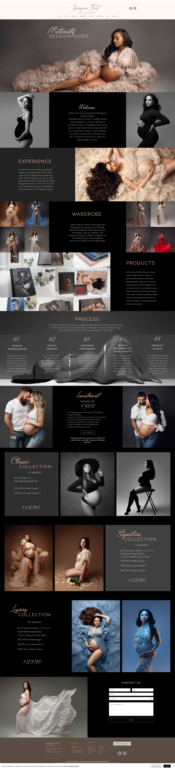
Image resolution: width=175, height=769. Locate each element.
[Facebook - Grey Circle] (130, 8)
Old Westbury (99, 762)
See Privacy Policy (73, 766)
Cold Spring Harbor (65, 762)
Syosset (117, 762)
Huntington (82, 762)
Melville (93, 762)
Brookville (58, 762)
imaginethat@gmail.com (78, 752)
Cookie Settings (156, 766)
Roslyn (113, 762)
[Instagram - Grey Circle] (134, 8)
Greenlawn (77, 762)
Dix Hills (72, 762)
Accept (167, 766)
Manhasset (88, 762)
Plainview (104, 762)
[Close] (173, 766)
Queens (109, 762)
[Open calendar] (151, 698)
